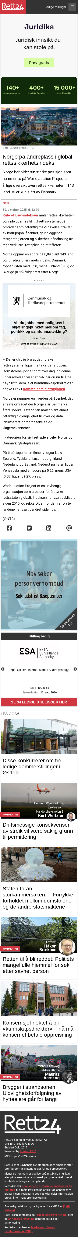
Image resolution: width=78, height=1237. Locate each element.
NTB (6, 203)
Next (75, 669)
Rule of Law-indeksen (20, 215)
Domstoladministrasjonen (44, 389)
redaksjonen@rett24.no (51, 1215)
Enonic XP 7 (28, 1151)
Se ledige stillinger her (39, 702)
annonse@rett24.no (21, 1219)
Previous (3, 669)
